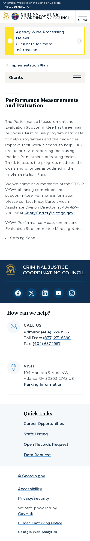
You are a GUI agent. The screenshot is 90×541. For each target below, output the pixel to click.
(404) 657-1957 (46, 344)
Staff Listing (36, 434)
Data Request (37, 455)
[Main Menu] (81, 16)
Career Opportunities (44, 423)
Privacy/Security (33, 498)
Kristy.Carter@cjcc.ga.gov (49, 213)
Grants (16, 77)
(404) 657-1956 (55, 332)
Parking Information (43, 384)
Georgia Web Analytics (37, 532)
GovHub (25, 514)
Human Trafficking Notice (40, 523)
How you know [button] (15, 7)
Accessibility (30, 489)
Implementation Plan (28, 65)
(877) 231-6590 (57, 338)
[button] (77, 77)
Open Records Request (46, 444)
